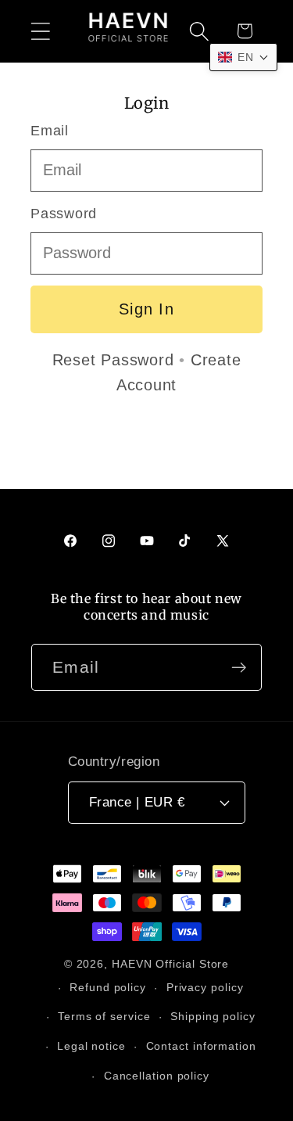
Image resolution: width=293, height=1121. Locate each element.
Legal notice (91, 1046)
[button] (40, 31)
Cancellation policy (156, 1075)
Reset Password (113, 359)
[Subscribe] (238, 668)
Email (49, 130)
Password (63, 213)
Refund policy (108, 987)
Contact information (201, 1046)
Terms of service (104, 1016)
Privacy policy (205, 987)
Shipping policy (212, 1016)
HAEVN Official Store (170, 964)
